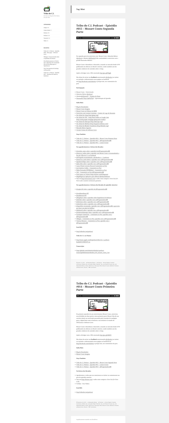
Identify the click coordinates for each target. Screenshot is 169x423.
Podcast (46, 35)
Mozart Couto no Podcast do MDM (86, 111)
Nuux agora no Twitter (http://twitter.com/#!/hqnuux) (92, 174)
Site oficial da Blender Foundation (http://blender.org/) (92, 126)
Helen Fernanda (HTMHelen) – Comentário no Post (91, 170)
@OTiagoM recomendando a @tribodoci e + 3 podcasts (92, 157)
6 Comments (93, 267)
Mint (101, 266)
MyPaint (112, 266)
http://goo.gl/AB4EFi (105, 335)
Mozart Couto (105, 266)
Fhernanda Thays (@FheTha (84, 98)
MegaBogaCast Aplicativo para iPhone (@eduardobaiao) (93, 176)
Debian (84, 264)
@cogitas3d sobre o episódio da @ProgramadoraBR (91, 189)
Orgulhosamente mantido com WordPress (86, 419)
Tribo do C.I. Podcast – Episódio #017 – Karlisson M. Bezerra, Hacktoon (51, 74)
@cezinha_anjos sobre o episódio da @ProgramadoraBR (93, 151)
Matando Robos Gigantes (83, 128)
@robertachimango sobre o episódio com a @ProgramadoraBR (95, 212)
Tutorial (46, 38)
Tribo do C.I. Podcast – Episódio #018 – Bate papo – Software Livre (51, 52)
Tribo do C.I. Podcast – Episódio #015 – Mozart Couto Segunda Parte (96, 29)
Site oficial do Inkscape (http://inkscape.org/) (89, 121)
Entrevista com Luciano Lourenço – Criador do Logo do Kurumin (95, 113)
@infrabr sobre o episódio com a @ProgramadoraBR (92, 200)
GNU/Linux (91, 266)
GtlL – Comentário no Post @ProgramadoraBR (90, 172)
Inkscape (97, 266)
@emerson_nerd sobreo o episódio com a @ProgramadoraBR (94, 159)
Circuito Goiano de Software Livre (86, 130)
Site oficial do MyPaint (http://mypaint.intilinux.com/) (92, 124)
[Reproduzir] (78, 38)
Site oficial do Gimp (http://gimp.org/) (87, 115)
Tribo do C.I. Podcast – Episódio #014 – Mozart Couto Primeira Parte (96, 138)
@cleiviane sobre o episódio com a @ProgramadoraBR (92, 202)
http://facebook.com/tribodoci (87, 81)
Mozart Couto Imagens (83, 109)
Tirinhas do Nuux (95, 96)
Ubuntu (86, 267)
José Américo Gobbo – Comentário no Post (88, 168)
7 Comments (93, 407)
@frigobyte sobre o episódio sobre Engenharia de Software (94, 197)
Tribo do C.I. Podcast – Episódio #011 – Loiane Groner (92, 143)
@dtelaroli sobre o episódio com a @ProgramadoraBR (92, 210)
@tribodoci (109, 77)
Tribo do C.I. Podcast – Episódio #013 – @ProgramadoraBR (93, 140)
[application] (98, 38)
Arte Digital (107, 262)
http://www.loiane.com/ (88, 178)
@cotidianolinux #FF (82, 193)
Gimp (86, 266)
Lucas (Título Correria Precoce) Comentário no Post (91, 166)
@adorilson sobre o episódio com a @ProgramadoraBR (92, 204)
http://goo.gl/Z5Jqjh (105, 73)
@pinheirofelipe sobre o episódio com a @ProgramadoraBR (94, 162)
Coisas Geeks (47, 30)
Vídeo (45, 41)
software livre (79, 267)
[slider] (117, 38)
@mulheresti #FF (81, 195)
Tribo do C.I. (49, 13)
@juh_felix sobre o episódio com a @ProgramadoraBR (92, 164)
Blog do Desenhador (82, 107)
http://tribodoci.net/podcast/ (84, 231)
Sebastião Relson (91, 262)
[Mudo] (114, 38)
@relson (79, 58)
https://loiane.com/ (86, 379)
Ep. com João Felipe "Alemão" (93, 264)
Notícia (45, 33)
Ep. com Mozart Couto (106, 264)
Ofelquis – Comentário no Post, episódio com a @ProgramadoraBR (96, 219)
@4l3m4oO (92, 58)
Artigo (45, 27)
